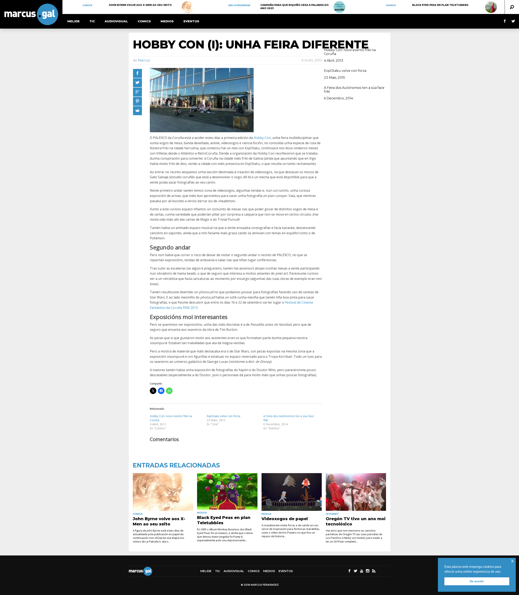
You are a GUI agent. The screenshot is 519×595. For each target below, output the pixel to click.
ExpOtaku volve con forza (223, 416)
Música (391, 5)
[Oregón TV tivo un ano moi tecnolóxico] (356, 492)
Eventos (191, 21)
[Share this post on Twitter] (137, 82)
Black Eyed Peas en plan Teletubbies (440, 4)
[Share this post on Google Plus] (137, 92)
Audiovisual (116, 21)
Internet (332, 513)
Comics (87, 5)
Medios (167, 21)
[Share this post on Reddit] (137, 110)
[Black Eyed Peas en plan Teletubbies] (491, 7)
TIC (92, 21)
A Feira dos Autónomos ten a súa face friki (354, 89)
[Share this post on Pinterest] (137, 101)
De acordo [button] (477, 581)
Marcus (144, 60)
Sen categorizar (239, 5)
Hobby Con (262, 137)
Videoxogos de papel (285, 518)
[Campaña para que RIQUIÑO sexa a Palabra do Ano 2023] (339, 7)
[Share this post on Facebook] (137, 73)
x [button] (512, 561)
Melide (73, 21)
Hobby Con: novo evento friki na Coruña (350, 52)
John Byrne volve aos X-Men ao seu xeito (140, 4)
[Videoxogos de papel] (292, 492)
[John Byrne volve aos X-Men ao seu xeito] (187, 7)
